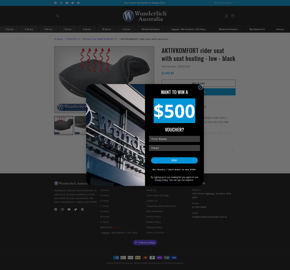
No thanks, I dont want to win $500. (175, 169)
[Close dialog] (200, 87)
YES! (174, 160)
